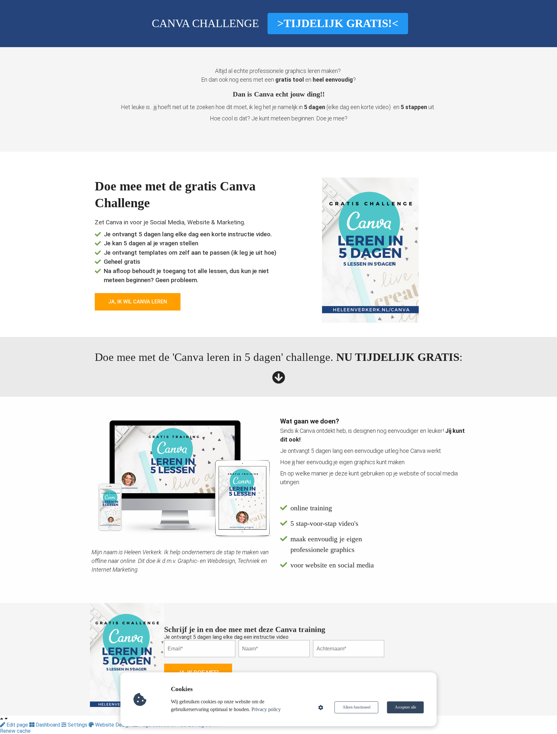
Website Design (113, 725)
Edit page (17, 725)
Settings (77, 725)
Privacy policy (266, 709)
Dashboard (47, 725)
